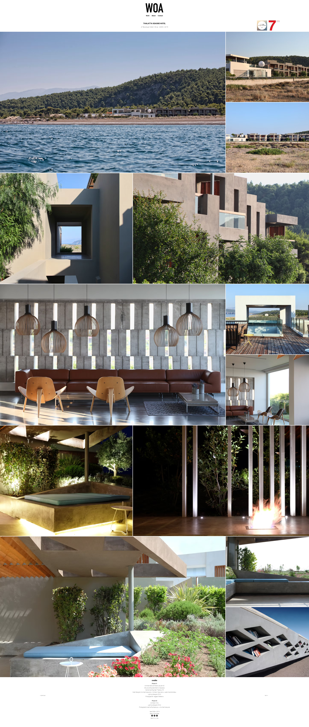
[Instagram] (152, 715)
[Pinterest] (157, 715)
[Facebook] (154, 715)
